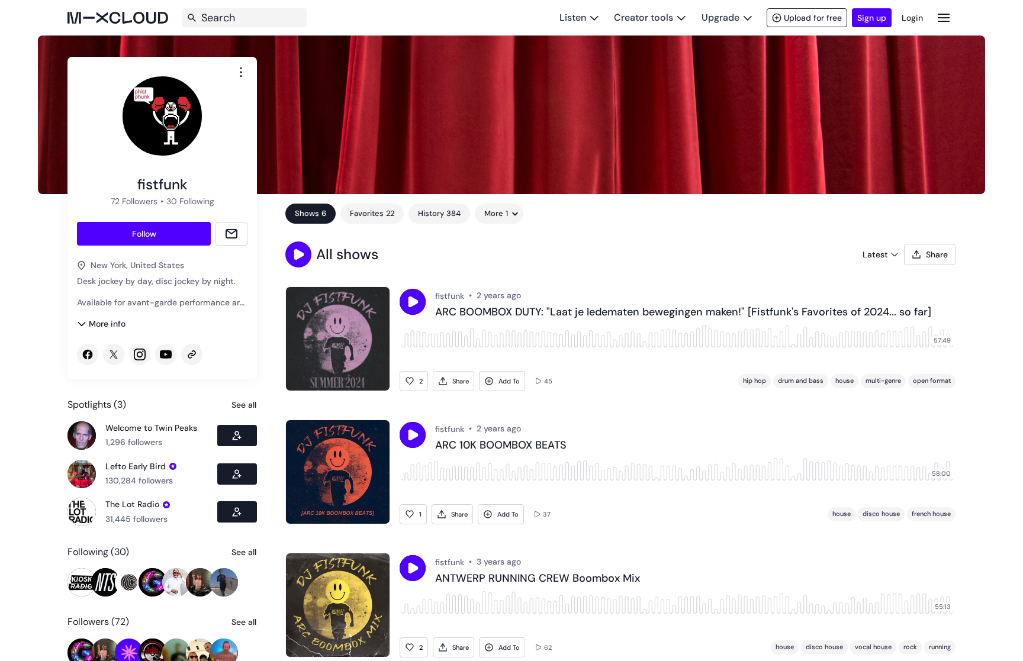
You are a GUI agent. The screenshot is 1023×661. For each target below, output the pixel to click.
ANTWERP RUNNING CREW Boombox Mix (537, 579)
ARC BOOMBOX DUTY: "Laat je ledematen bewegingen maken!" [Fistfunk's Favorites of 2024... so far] (683, 312)
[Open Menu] (944, 17)
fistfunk (449, 296)
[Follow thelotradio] (237, 512)
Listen (572, 17)
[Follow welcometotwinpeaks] (237, 435)
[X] (113, 354)
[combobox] (241, 72)
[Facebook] (87, 354)
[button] (298, 254)
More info (107, 323)
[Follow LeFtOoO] (237, 474)
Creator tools (643, 17)
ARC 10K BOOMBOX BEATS (501, 446)
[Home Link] (117, 18)
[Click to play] (413, 302)
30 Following (190, 201)
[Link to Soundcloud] (191, 354)
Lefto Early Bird (135, 466)
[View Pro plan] (173, 466)
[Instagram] (139, 354)
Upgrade (720, 17)
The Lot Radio (132, 504)
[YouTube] (165, 354)
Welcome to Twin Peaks (151, 428)
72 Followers (134, 201)
